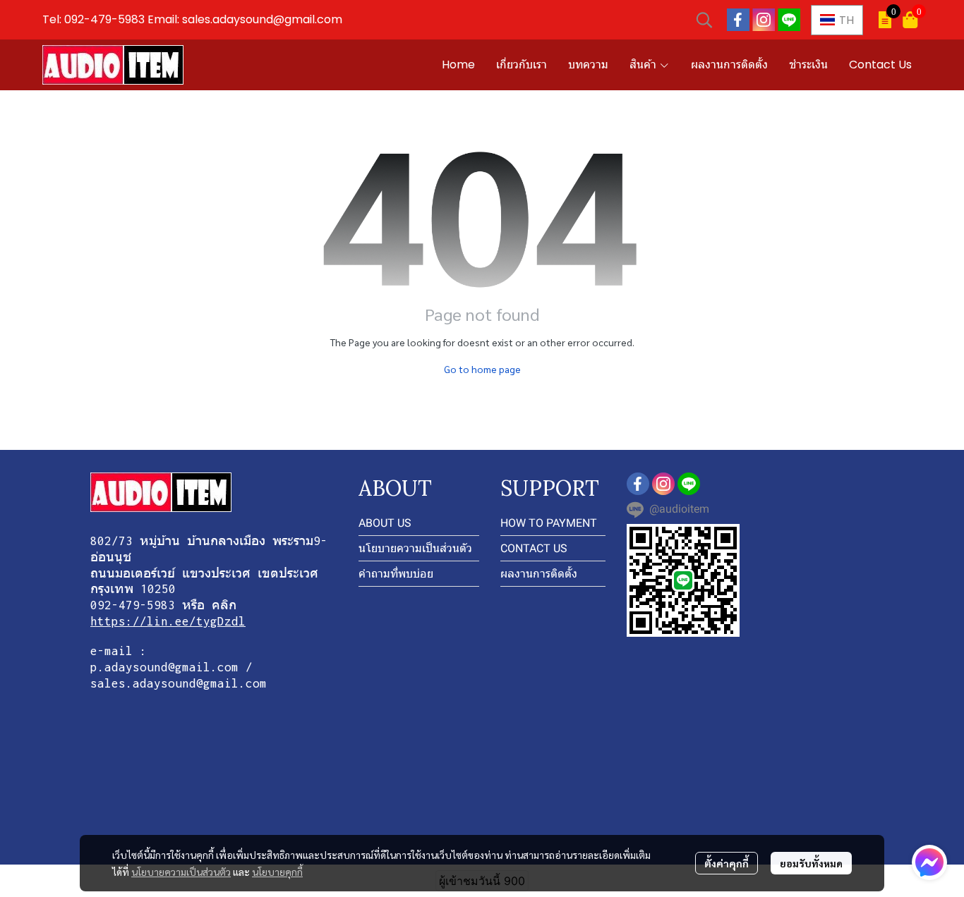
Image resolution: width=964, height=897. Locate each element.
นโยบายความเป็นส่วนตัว (181, 871)
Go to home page (482, 368)
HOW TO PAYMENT (548, 523)
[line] (789, 19)
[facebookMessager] (929, 862)
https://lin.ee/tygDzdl (168, 621)
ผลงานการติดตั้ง (538, 573)
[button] (704, 20)
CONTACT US (533, 548)
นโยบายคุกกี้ (277, 871)
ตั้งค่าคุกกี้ (726, 863)
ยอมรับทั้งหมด (811, 863)
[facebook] (738, 19)
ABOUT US (385, 523)
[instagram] (763, 19)
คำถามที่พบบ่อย (396, 573)
